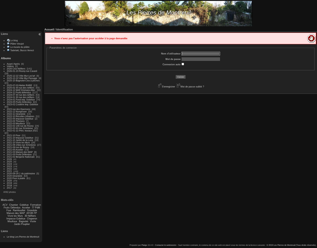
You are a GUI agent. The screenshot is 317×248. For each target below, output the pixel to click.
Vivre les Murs (15, 215)
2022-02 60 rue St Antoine (20, 128)
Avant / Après (13, 64)
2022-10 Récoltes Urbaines (20, 116)
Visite (33, 221)
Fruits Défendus (12, 207)
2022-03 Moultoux (16, 123)
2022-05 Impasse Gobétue (20, 118)
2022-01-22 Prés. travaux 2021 (22, 130)
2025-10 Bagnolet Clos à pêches (23, 80)
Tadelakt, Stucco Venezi (22, 50)
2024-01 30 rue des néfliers (21, 97)
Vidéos (10, 66)
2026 (9, 159)
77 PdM (36, 207)
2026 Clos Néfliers (16, 68)
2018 (9, 185)
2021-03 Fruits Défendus (19, 154)
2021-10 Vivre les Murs (18, 142)
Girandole (32, 210)
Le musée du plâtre (20, 47)
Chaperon (32, 218)
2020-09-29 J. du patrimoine (21, 173)
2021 (9, 171)
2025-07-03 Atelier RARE (19, 85)
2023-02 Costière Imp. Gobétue (22, 104)
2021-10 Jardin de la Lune (20, 140)
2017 (9, 188)
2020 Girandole (14, 176)
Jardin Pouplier (22, 224)
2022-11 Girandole (16, 114)
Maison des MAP (16, 213)
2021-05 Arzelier (15, 149)
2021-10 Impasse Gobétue (20, 138)
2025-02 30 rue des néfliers (20, 88)
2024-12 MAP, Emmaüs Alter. (21, 90)
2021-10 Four (13, 135)
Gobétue (24, 204)
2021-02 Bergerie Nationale (21, 157)
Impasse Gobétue (15, 218)
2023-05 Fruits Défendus (19, 102)
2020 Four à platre (16, 178)
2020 (9, 180)
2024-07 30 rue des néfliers (20, 95)
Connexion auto (172, 64)
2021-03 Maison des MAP (20, 152)
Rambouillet (19, 210)
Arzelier (26, 207)
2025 (9, 161)
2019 (9, 183)
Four (8, 210)
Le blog (14, 40)
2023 (9, 166)
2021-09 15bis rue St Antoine (21, 145)
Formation (35, 204)
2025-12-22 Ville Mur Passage (22, 78)
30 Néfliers (30, 215)
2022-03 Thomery (16, 121)
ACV (5, 204)
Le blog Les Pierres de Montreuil (23, 237)
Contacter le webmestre (165, 245)
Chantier (13, 204)
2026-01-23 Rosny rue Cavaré (22, 71)
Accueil (49, 29)
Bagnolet (23, 221)
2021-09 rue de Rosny (18, 147)
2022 (9, 169)
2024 (9, 164)
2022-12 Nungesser (17, 111)
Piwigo (144, 245)
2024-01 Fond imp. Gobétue (21, 99)
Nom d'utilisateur (171, 53)
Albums (6, 58)
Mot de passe (173, 59)
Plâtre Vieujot (17, 44)
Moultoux (12, 221)
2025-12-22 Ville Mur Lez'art (21, 76)
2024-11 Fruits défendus (19, 92)
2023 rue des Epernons (18, 109)
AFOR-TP (31, 213)
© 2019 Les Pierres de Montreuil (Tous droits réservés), (291, 245)
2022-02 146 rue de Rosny (20, 126)
